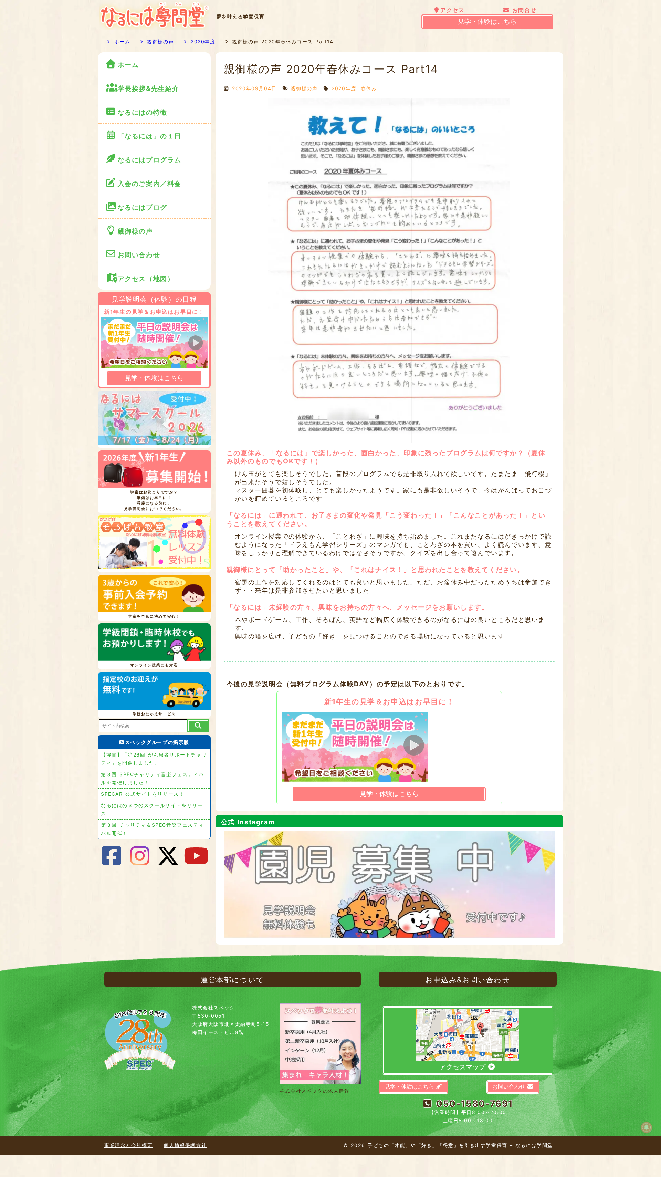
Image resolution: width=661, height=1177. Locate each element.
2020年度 (201, 41)
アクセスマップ (463, 1067)
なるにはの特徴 (142, 112)
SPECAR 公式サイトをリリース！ (142, 794)
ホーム (121, 41)
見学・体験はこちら (487, 21)
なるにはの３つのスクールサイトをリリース (152, 809)
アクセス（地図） (146, 278)
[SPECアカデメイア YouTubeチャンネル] (196, 856)
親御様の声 (159, 41)
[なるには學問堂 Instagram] (140, 856)
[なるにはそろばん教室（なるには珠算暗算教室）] (154, 543)
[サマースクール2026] (154, 419)
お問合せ (523, 10)
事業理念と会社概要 (128, 1145)
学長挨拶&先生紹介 (148, 88)
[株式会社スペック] (140, 1073)
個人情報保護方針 (185, 1145)
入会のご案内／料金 (149, 183)
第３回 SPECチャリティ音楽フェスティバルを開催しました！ (152, 778)
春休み (369, 88)
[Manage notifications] (646, 1127)
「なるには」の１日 (149, 136)
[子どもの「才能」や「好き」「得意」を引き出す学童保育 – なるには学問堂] (154, 28)
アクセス (452, 10)
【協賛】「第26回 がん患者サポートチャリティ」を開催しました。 (154, 759)
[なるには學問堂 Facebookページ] (112, 856)
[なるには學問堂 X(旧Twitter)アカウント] (168, 856)
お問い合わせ (140, 255)
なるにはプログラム (149, 160)
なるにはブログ (142, 207)
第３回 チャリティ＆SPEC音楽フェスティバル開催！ (152, 829)
